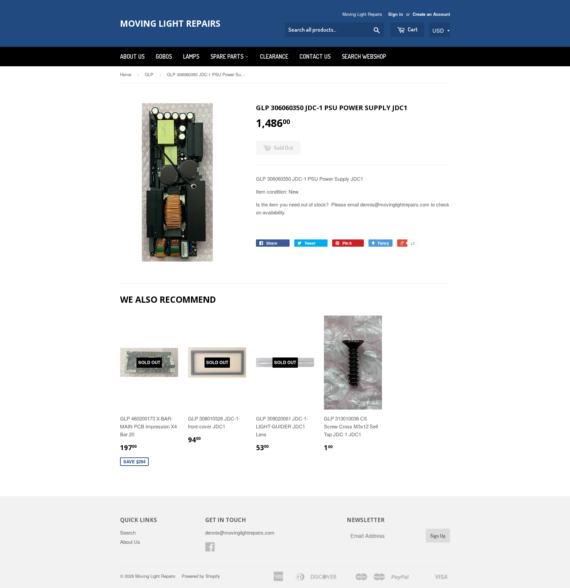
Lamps (191, 56)
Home (125, 74)
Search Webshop (364, 56)
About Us (132, 56)
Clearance (274, 56)
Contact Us (315, 56)
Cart (412, 29)
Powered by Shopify (201, 576)
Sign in (395, 14)
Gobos (164, 56)
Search (128, 532)
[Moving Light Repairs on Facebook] (210, 548)
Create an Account (431, 14)
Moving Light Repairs (170, 23)
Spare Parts (227, 56)
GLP (149, 74)
